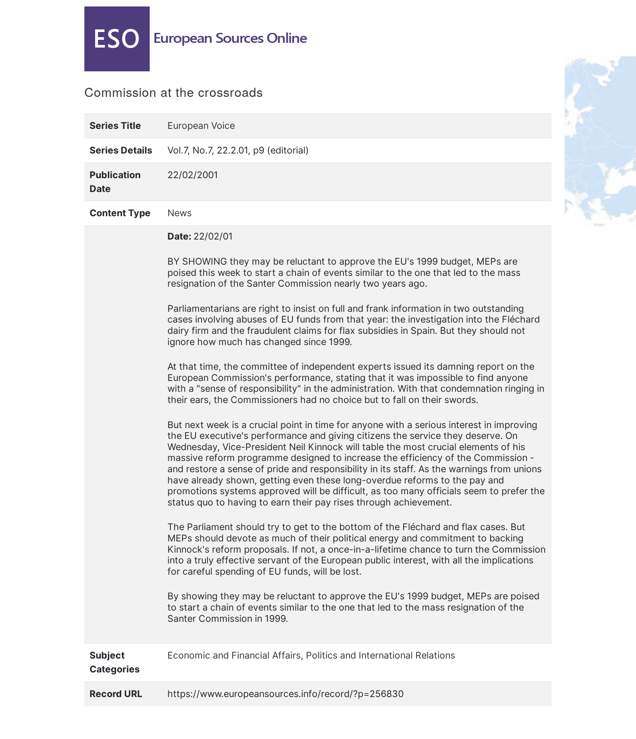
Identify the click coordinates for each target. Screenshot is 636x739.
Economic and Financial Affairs (234, 655)
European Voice (201, 125)
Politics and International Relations (380, 655)
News (179, 212)
